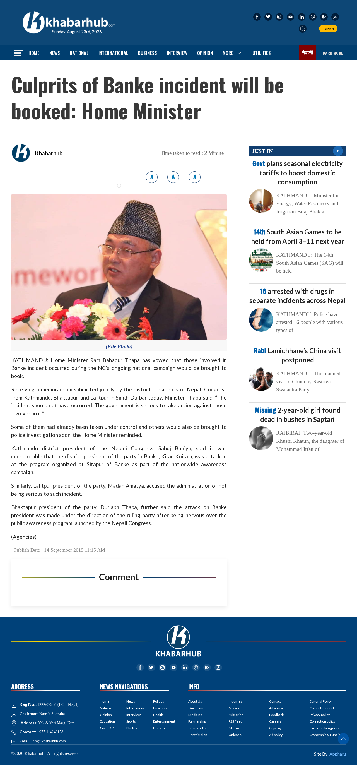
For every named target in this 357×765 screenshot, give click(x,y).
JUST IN (262, 151)
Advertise (276, 708)
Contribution (197, 735)
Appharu (337, 753)
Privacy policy (320, 715)
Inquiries (235, 701)
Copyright (276, 728)
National (79, 52)
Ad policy (276, 735)
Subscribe (236, 715)
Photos (131, 728)
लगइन (329, 28)
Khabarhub (48, 153)
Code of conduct (322, 708)
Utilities (261, 52)
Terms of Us (197, 728)
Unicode (235, 735)
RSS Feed (235, 721)
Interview (177, 52)
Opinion (205, 52)
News (54, 52)
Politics (158, 701)
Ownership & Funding (326, 735)
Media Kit (195, 715)
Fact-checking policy (325, 728)
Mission (235, 708)
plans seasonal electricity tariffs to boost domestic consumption (297, 172)
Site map (235, 728)
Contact (275, 701)
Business (147, 52)
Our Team (195, 708)
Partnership (197, 721)
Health (158, 715)
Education (107, 721)
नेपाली (307, 53)
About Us (195, 701)
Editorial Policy (321, 701)
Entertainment (161, 721)
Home (34, 52)
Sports (131, 721)
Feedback (276, 715)
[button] (303, 29)
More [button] (228, 52)
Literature (160, 728)
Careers (275, 721)
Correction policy (322, 721)
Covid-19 (107, 728)
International (113, 52)
